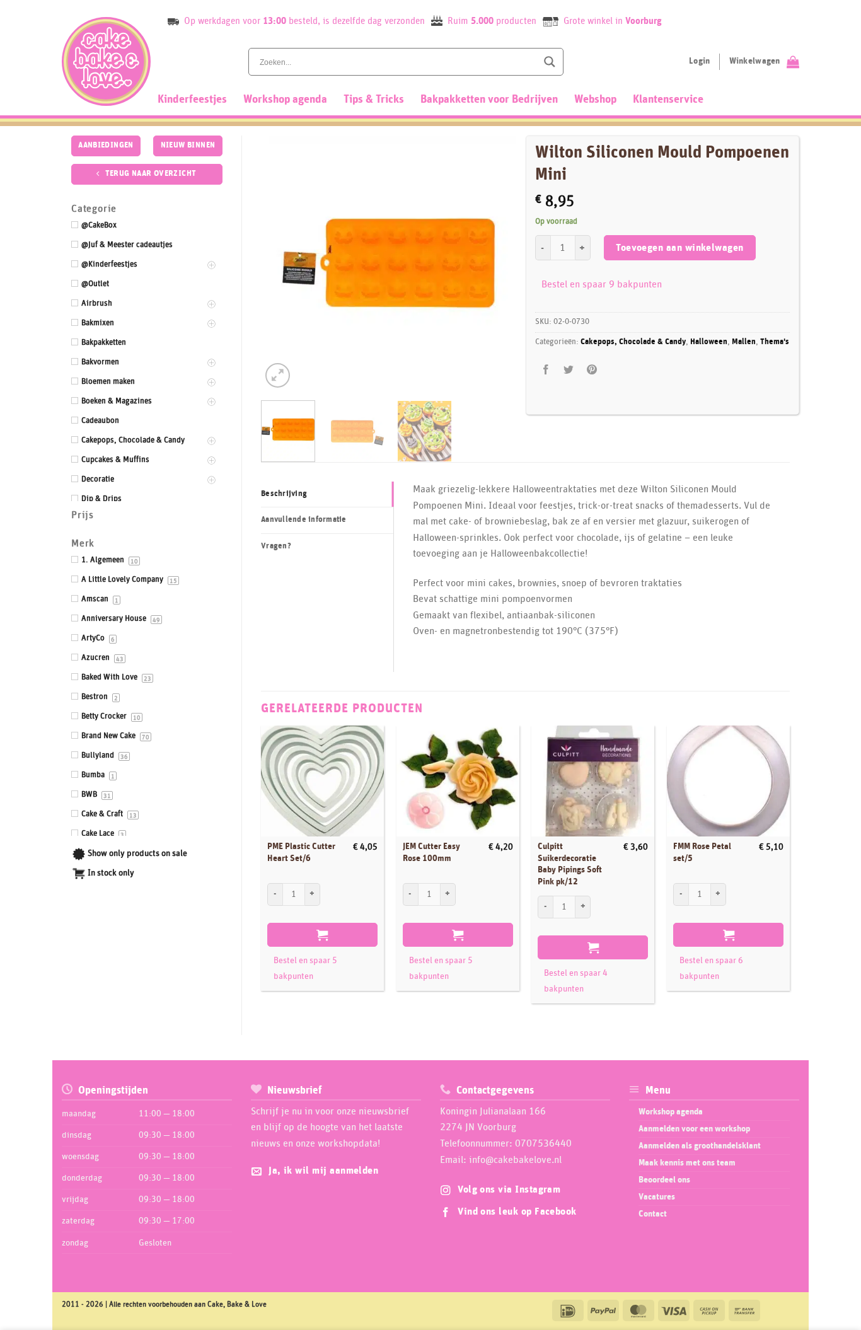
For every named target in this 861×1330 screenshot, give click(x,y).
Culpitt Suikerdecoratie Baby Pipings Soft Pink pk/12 (570, 864)
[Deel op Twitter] (568, 370)
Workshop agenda (285, 99)
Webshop (595, 99)
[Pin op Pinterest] (591, 370)
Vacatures (657, 1197)
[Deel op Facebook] (546, 370)
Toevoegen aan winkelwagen (680, 248)
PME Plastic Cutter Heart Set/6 (301, 852)
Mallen (744, 342)
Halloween (708, 342)
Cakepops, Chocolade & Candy (633, 342)
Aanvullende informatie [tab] (304, 520)
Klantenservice (668, 99)
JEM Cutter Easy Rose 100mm (431, 852)
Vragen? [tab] (276, 546)
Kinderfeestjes (192, 99)
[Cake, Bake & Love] (106, 61)
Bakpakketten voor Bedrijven (489, 99)
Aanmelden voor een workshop (694, 1129)
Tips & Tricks (374, 99)
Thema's (774, 342)
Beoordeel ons (664, 1180)
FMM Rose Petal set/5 (702, 852)
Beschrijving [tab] (284, 494)
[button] (277, 375)
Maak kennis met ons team (687, 1163)
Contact (653, 1214)
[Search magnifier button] (549, 61)
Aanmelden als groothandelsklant (700, 1146)
